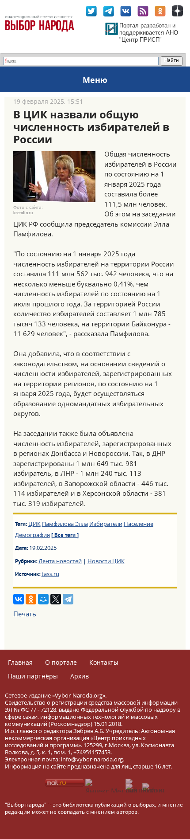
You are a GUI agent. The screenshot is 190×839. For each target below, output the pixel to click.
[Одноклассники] (31, 599)
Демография (32, 535)
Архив (79, 676)
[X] (55, 599)
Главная (20, 662)
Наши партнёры (33, 676)
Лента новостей (60, 561)
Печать (24, 613)
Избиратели (105, 524)
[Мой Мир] (43, 599)
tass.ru (50, 574)
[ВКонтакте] (18, 599)
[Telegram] (68, 599)
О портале (61, 662)
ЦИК (34, 524)
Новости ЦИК (106, 561)
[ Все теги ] (65, 535)
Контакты (103, 662)
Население (138, 524)
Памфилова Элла (65, 524)
